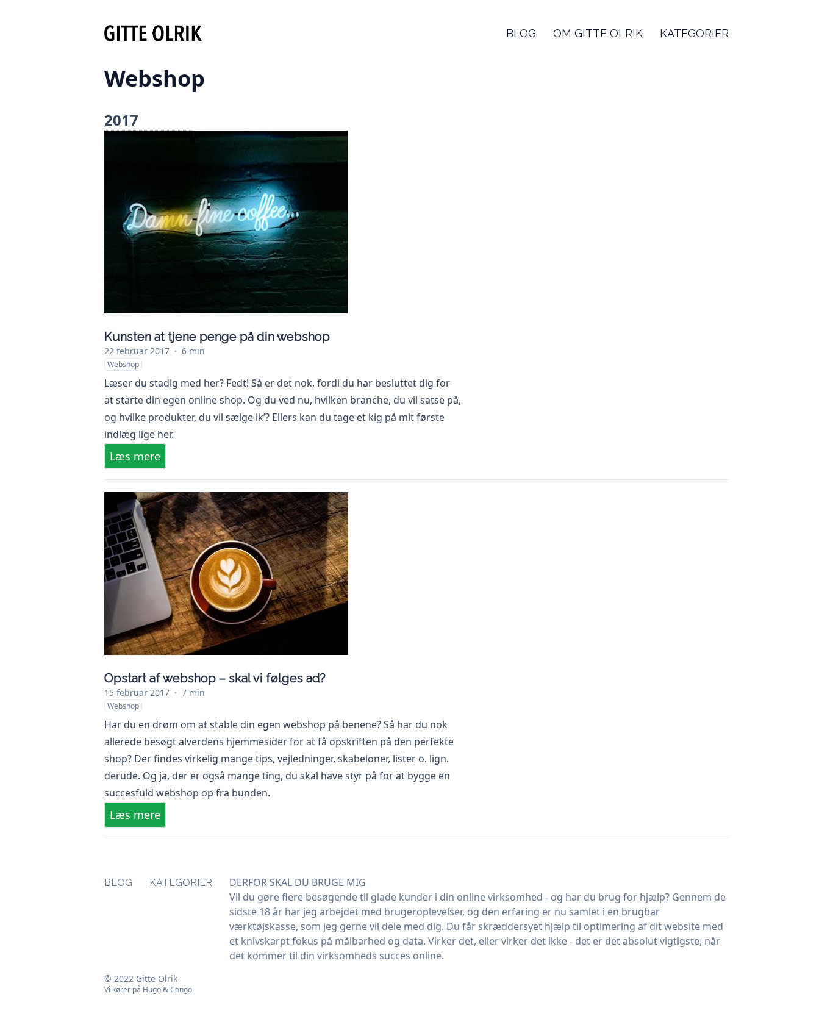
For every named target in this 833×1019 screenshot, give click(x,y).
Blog (521, 33)
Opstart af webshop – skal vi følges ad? (215, 678)
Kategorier (694, 33)
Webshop (123, 364)
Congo (181, 989)
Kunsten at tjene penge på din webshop (217, 336)
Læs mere (135, 456)
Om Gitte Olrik (598, 33)
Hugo (152, 989)
